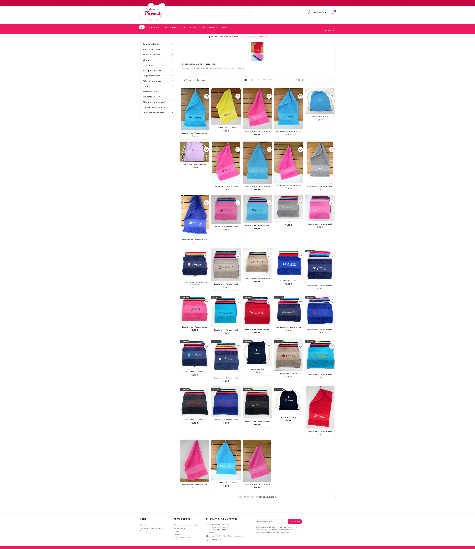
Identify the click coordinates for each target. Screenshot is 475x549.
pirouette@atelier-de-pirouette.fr (225, 536)
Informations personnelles (185, 525)
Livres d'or (148, 65)
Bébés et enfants (151, 54)
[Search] (250, 12)
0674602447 (215, 540)
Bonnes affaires (151, 44)
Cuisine (146, 86)
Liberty (146, 60)
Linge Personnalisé (152, 75)
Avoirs (176, 531)
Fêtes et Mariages (152, 81)
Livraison (144, 525)
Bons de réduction (181, 538)
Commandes (179, 528)
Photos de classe (151, 49)
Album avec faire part (154, 102)
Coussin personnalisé (154, 107)
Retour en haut (267, 497)
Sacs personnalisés (153, 70)
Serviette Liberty (151, 91)
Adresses (177, 534)
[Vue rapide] (195, 414)
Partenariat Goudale (153, 112)
